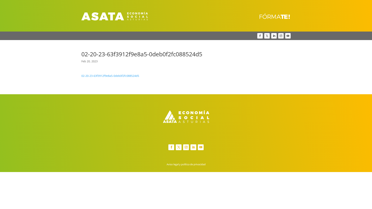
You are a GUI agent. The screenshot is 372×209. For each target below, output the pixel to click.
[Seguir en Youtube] (288, 36)
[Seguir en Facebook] (260, 36)
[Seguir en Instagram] (281, 36)
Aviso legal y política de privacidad (186, 164)
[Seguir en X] (267, 36)
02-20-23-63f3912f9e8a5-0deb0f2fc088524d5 (110, 76)
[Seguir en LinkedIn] (274, 36)
